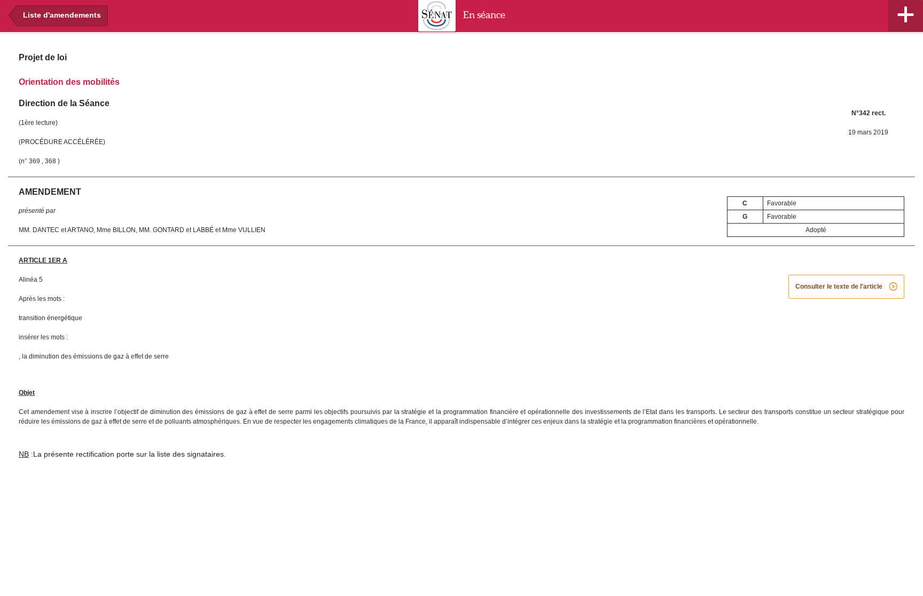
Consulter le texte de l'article (846, 287)
